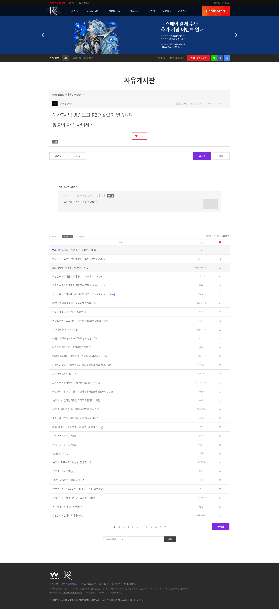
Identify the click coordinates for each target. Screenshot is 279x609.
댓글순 (217, 236)
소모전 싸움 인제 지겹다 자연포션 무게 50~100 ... (78, 285)
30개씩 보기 (67, 237)
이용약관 (53, 583)
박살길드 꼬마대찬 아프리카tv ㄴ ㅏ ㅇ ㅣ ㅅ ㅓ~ (77, 276)
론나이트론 (201, 365)
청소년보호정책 (88, 583)
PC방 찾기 (88, 58)
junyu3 (201, 338)
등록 (210, 204)
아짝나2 (201, 276)
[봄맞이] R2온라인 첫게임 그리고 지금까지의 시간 (76, 400)
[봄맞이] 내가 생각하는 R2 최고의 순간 (72, 497)
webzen (57, 3)
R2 (54, 11)
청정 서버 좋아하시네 (64, 435)
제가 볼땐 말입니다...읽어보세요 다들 (71, 347)
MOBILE (85, 3)
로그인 (227, 3)
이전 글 (58, 156)
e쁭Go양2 (201, 515)
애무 (201, 285)
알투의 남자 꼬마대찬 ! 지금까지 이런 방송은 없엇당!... (78, 258)
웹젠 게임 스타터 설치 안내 (66, 373)
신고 (55, 142)
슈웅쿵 (201, 258)
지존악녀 (201, 435)
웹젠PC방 (115, 583)
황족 (201, 400)
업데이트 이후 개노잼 (64, 444)
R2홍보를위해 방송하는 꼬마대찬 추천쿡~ (74, 303)
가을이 (201, 453)
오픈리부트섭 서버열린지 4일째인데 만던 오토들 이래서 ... (81, 294)
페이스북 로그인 (220, 58)
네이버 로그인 (214, 58)
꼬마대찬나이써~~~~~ (65, 329)
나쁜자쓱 (201, 373)
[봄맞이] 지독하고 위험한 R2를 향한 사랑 (72, 462)
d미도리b (201, 462)
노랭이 (201, 391)
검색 (170, 539)
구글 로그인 (227, 58)
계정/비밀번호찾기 (176, 58)
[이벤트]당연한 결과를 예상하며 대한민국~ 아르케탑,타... (79, 489)
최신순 (208, 236)
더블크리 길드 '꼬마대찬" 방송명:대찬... (71, 312)
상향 (201, 320)
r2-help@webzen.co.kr (72, 592)
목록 (221, 156)
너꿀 (201, 312)
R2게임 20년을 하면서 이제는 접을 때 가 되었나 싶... (79, 356)
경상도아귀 (201, 497)
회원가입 (217, 3)
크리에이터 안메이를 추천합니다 (67, 506)
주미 (201, 427)
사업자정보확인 (115, 592)
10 (156, 526)
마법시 (201, 444)
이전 (42, 34)
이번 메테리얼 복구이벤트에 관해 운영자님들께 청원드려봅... (84, 391)
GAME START (216, 11)
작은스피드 (201, 329)
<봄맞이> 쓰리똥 (61, 453)
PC (72, 3)
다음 (236, 34)
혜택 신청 (77, 58)
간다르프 (201, 356)
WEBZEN (54, 575)
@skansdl (201, 303)
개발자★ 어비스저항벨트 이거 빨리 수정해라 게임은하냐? (81, 365)
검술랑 (201, 418)
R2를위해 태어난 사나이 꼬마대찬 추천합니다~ (74, 338)
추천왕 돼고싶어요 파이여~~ (67, 515)
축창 (201, 489)
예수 (201, 471)
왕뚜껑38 (201, 409)
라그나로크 (201, 382)
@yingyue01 (66, 103)
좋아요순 (226, 236)
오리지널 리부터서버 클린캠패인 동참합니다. (76, 382)
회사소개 (103, 583)
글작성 (202, 156)
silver (201, 347)
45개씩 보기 (80, 237)
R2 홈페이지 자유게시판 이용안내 (77, 250)
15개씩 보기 (55, 237)
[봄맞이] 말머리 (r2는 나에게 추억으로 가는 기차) (76, 409)
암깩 (201, 294)
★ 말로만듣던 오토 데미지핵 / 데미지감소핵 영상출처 (80, 320)
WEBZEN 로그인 (198, 58)
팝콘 (201, 506)
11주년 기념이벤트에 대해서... (68, 480)
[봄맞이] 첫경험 (61, 471)
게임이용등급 (130, 583)
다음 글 (77, 156)
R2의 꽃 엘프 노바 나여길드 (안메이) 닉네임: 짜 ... (76, 427)
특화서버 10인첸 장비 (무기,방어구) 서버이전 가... (76, 418)
